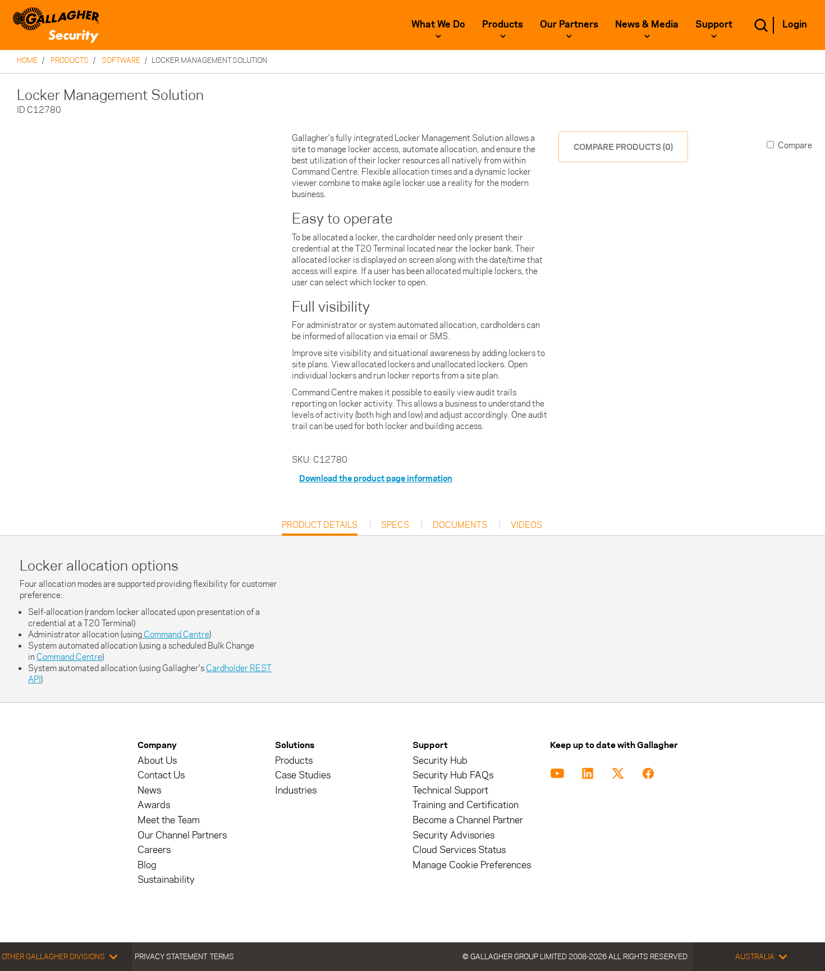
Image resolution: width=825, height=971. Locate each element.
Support (713, 24)
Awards (154, 805)
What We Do (438, 24)
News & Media (647, 24)
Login (794, 24)
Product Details (320, 527)
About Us (157, 761)
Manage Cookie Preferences (471, 865)
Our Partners (569, 24)
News (149, 790)
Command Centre (175, 634)
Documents (460, 525)
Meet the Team (169, 820)
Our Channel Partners (182, 835)
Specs (395, 525)
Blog (147, 865)
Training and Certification (465, 805)
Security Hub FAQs (452, 775)
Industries (296, 790)
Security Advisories (453, 835)
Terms (222, 956)
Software (121, 60)
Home (27, 60)
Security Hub (439, 761)
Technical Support (450, 790)
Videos (526, 525)
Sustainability (166, 880)
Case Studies (303, 775)
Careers (154, 850)
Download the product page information (375, 478)
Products (502, 24)
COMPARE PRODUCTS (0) (623, 147)
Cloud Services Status (459, 850)
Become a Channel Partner (467, 820)
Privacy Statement (171, 956)
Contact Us (161, 775)
